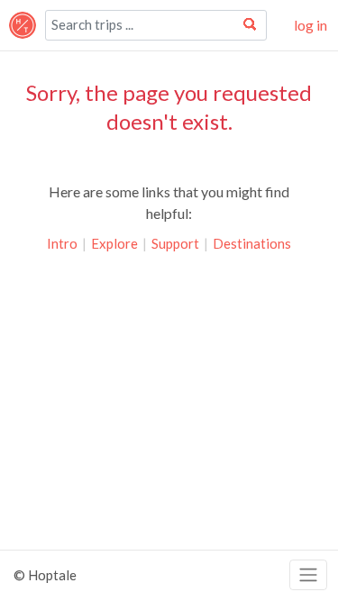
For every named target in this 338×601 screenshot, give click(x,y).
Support (175, 243)
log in (310, 24)
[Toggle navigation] (308, 575)
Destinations (252, 243)
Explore (114, 243)
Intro (62, 243)
